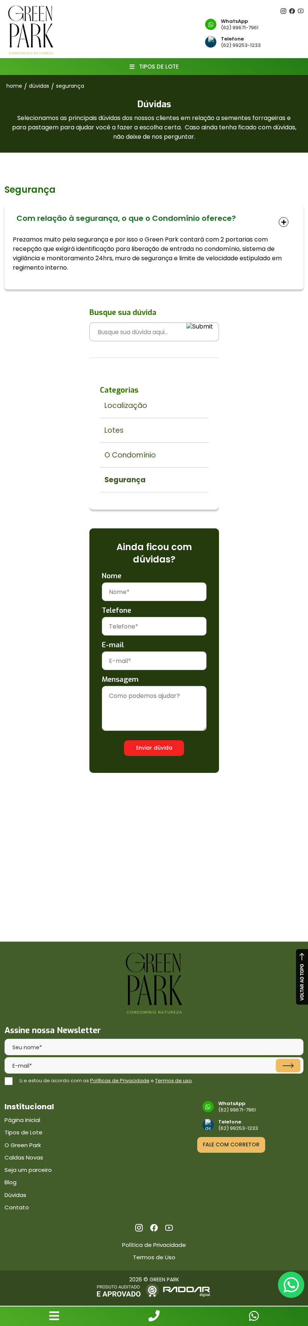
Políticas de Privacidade (119, 1080)
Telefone (116, 610)
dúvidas (39, 86)
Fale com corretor (231, 1144)
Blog (11, 1182)
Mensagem (120, 679)
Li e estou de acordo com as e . (106, 1080)
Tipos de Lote (23, 1132)
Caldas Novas (24, 1157)
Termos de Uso (154, 1257)
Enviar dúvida (154, 748)
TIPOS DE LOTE (158, 66)
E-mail (113, 645)
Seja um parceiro (28, 1170)
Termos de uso (173, 1080)
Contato (17, 1207)
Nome (111, 575)
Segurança (70, 86)
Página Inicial (22, 1120)
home (14, 86)
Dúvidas (15, 1195)
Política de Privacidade (154, 1245)
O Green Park (23, 1145)
